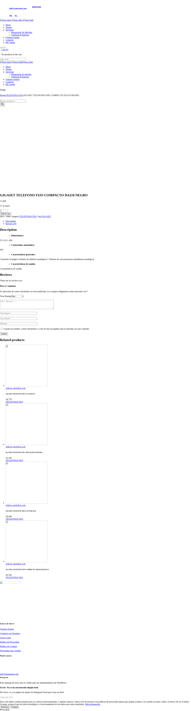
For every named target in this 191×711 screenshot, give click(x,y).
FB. (10, 15)
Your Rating (5, 296)
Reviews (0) (11, 224)
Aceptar (15, 707)
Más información (92, 704)
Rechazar (5, 707)
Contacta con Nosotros (10, 633)
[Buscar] (2, 104)
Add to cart (5, 214)
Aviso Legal (5, 638)
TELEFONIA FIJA (28, 216)
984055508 (36, 7)
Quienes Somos (7, 629)
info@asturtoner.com (18, 8)
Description (11, 221)
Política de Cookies (8, 646)
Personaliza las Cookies (10, 651)
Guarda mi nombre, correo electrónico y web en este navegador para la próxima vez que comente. (46, 329)
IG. (16, 15)
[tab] (98, 221)
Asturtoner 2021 (6, 697)
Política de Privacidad (9, 642)
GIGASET (46, 216)
